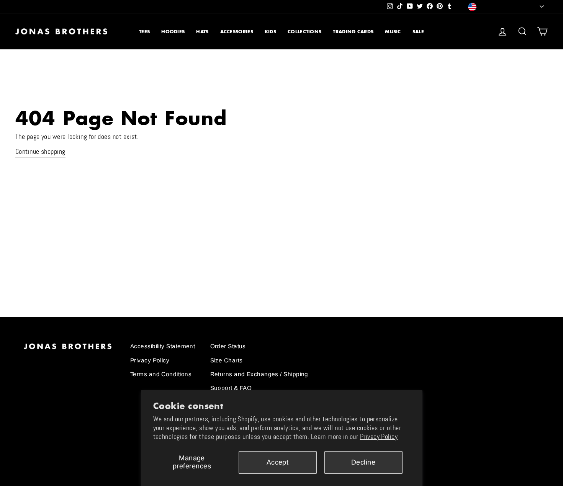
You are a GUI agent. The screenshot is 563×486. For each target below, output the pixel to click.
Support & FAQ (231, 388)
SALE (418, 31)
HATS (202, 31)
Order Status (228, 346)
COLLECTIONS (304, 31)
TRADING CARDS (353, 31)
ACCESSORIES (236, 31)
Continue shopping (40, 151)
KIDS (270, 31)
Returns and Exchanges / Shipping (259, 374)
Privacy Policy (379, 436)
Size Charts (226, 360)
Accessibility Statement (162, 346)
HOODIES (173, 31)
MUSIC (393, 31)
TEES (144, 31)
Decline (363, 462)
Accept (278, 462)
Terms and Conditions (160, 374)
